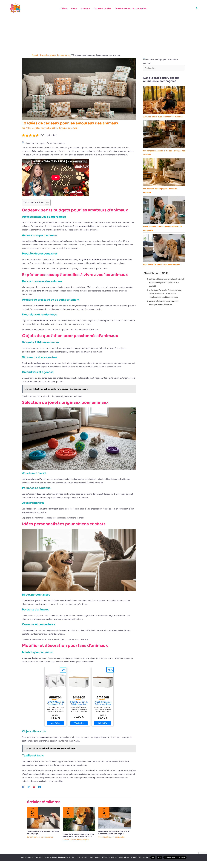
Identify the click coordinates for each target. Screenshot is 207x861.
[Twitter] (28, 786)
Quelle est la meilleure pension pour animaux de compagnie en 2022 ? (78, 835)
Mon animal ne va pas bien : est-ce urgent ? (162, 264)
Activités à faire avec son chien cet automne (163, 117)
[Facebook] (23, 786)
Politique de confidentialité (174, 857)
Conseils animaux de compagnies (40, 837)
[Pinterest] (34, 786)
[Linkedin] (39, 786)
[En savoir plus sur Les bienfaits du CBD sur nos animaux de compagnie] (43, 817)
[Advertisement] (103, 34)
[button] (197, 8)
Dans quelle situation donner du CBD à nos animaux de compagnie (114, 832)
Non (159, 857)
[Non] (204, 857)
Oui (153, 857)
